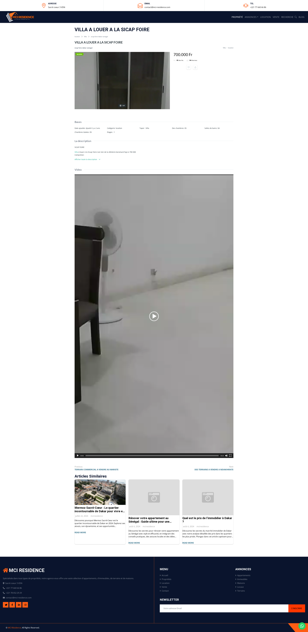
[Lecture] (78, 455)
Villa (85, 37)
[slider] (152, 455)
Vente (276, 17)
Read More (80, 532)
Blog (301, 17)
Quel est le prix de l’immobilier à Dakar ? (207, 519)
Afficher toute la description (86, 159)
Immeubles (242, 579)
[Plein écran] (230, 455)
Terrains (241, 590)
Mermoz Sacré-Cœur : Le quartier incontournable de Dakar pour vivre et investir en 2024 (99, 509)
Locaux (240, 587)
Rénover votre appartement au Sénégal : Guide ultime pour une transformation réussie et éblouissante (154, 519)
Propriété (237, 17)
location (77, 37)
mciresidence (97, 516)
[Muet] (226, 455)
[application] (154, 316)
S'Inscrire (296, 608)
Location (265, 17)
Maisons (241, 583)
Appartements (243, 575)
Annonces (251, 17)
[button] (154, 316)
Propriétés (166, 579)
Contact (165, 590)
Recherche (287, 17)
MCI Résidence (14, 627)
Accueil (165, 575)
